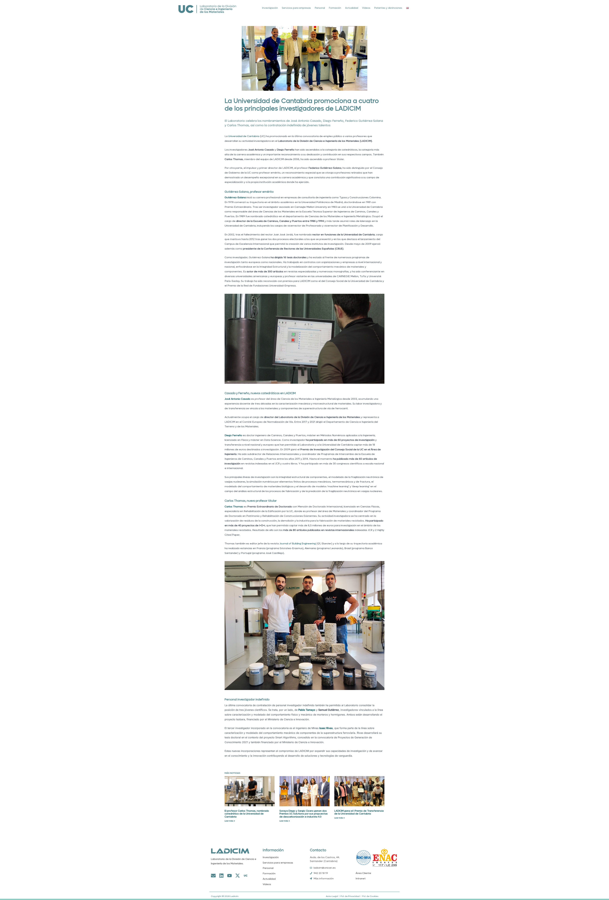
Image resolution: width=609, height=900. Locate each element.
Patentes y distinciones (388, 8)
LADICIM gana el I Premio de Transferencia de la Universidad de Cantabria (359, 812)
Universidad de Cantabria (243, 136)
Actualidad (351, 8)
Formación (335, 8)
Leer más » (230, 821)
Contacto (318, 850)
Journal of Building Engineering (297, 543)
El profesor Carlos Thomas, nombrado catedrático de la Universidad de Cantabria (247, 813)
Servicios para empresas (296, 8)
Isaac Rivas (326, 728)
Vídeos (366, 8)
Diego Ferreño (233, 435)
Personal (320, 8)
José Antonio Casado (237, 399)
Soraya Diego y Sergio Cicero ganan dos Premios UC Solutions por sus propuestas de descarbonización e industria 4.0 (303, 813)
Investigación (270, 8)
